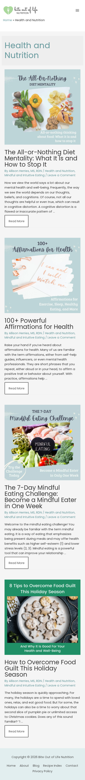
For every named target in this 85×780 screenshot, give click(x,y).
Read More (16, 222)
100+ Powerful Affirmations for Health (39, 323)
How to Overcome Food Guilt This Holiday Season (40, 668)
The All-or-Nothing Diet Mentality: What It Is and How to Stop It (41, 158)
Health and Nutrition (60, 171)
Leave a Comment (62, 175)
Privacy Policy (42, 771)
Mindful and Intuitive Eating (25, 175)
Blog (36, 766)
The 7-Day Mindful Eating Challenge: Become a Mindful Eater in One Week (41, 496)
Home (7, 20)
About (24, 766)
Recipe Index (52, 766)
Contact (72, 766)
